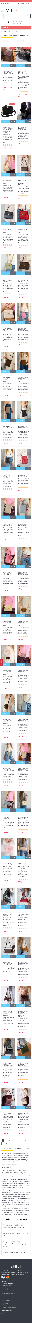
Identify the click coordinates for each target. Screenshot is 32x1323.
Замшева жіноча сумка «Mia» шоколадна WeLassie (7, 379)
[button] (18, 3)
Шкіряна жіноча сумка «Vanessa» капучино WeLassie (8, 963)
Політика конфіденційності (9, 1291)
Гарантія (3, 1287)
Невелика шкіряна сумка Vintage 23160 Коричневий (8, 72)
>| (6, 1143)
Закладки (4, 1314)
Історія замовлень (6, 1312)
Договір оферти (6, 1289)
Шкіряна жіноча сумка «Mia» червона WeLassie (23, 475)
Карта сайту (4, 1298)
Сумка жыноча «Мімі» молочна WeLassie (7, 329)
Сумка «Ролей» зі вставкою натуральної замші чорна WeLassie (8, 1065)
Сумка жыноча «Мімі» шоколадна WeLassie (23, 280)
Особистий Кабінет (6, 1310)
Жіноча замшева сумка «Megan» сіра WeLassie (23, 524)
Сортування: (5, 41)
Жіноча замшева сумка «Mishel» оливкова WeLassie (8, 770)
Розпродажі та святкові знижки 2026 (16, 0)
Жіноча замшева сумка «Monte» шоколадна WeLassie (7, 672)
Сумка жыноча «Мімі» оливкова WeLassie (7, 280)
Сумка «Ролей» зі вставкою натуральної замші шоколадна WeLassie (23, 1014)
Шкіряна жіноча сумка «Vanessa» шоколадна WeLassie (7, 1013)
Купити (5, 65)
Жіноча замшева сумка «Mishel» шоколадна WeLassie (7, 721)
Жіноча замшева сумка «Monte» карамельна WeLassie (23, 623)
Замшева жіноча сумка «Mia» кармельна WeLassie (23, 379)
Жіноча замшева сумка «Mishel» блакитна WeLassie (23, 721)
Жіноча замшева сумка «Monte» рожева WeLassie (23, 574)
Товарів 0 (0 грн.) (16, 22)
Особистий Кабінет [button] (24, 3)
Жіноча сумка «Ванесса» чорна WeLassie (7, 914)
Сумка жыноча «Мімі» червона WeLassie (22, 231)
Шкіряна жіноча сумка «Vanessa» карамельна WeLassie (23, 964)
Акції (2, 1305)
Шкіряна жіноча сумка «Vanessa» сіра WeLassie (7, 817)
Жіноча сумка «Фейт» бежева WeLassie (7, 182)
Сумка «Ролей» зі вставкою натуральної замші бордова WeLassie (8, 1115)
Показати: (20, 41)
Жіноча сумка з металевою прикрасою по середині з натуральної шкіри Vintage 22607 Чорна (23, 74)
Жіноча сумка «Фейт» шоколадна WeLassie (22, 182)
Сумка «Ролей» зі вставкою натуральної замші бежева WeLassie (23, 1115)
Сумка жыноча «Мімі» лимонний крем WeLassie (23, 817)
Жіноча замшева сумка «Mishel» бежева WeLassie (23, 770)
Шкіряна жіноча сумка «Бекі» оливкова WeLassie (23, 129)
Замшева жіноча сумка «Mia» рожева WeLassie (23, 329)
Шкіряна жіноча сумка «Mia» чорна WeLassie (23, 428)
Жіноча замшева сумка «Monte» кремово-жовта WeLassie (7, 623)
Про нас (3, 1281)
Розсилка (4, 1316)
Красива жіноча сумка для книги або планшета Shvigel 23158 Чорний (8, 130)
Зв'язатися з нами (6, 1296)
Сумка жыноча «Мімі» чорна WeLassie (7, 231)
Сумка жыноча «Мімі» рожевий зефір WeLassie (7, 865)
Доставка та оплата (7, 1283)
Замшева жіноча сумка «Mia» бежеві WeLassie (8, 428)
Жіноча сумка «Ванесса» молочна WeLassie (23, 865)
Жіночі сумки (7, 31)
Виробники (4, 1303)
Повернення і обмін (6, 1285)
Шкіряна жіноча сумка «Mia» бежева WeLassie (7, 524)
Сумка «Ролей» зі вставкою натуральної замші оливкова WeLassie (23, 1065)
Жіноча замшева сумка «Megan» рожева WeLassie (7, 574)
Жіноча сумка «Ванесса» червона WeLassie (23, 914)
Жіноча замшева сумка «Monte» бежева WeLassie (23, 672)
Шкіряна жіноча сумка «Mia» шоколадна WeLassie (7, 476)
